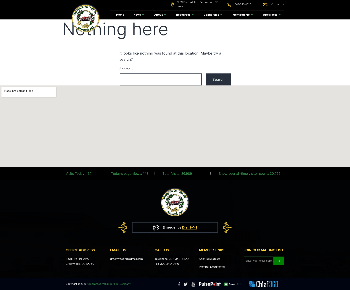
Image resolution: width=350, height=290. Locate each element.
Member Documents (212, 266)
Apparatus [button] (270, 15)
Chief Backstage (209, 258)
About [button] (158, 15)
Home (120, 15)
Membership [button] (241, 15)
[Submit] (278, 261)
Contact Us (277, 4)
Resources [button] (183, 15)
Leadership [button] (211, 15)
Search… (126, 69)
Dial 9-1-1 (189, 227)
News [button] (137, 15)
